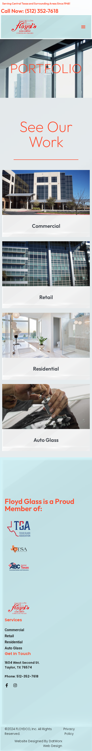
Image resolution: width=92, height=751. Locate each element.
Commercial (14, 630)
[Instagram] (15, 685)
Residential (14, 642)
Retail (9, 636)
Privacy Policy (69, 731)
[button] (83, 26)
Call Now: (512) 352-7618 (29, 10)
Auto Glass (13, 648)
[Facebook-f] (7, 685)
